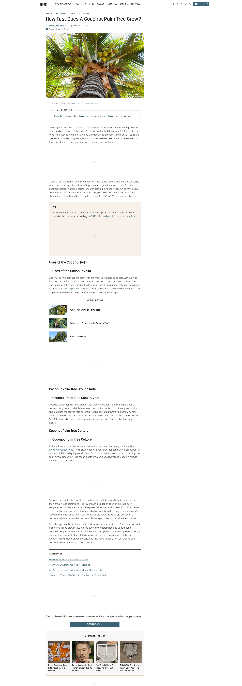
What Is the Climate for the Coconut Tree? (90, 323)
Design (79, 4)
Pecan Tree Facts (78, 337)
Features (135, 4)
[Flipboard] (181, 4)
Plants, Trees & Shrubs (79, 13)
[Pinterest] (177, 4)
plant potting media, (68, 289)
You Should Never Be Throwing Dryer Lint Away (105, 668)
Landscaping (60, 13)
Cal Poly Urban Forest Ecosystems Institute (113, 216)
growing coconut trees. (61, 450)
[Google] (185, 4)
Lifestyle (112, 4)
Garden (100, 4)
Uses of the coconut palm (65, 116)
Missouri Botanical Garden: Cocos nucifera (68, 560)
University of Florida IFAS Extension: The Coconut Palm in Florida (78, 575)
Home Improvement (63, 4)
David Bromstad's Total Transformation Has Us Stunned (82, 668)
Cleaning (89, 4)
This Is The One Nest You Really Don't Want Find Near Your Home (130, 668)
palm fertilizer (96, 535)
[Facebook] (173, 4)
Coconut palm (56, 500)
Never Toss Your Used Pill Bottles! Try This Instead (57, 668)
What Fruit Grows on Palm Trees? (85, 310)
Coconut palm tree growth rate (92, 116)
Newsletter (202, 4)
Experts (124, 4)
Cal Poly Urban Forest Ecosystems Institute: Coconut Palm (75, 570)
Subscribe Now (93, 624)
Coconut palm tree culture (119, 116)
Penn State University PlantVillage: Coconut (69, 565)
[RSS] (189, 4)
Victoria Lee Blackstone (58, 26)
